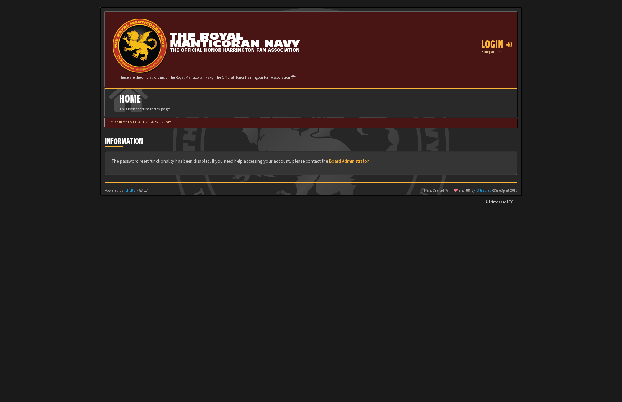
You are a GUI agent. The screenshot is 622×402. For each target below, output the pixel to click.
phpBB (130, 190)
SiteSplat (484, 190)
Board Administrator (349, 161)
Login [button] (493, 44)
